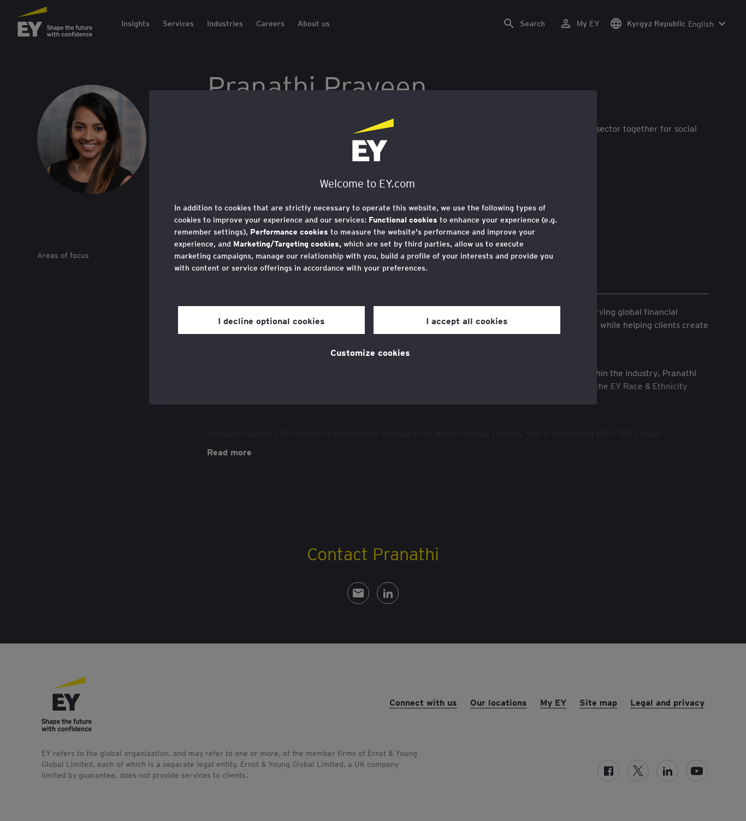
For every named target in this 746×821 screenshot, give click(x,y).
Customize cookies (370, 352)
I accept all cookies (467, 320)
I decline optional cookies (271, 320)
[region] (373, 247)
